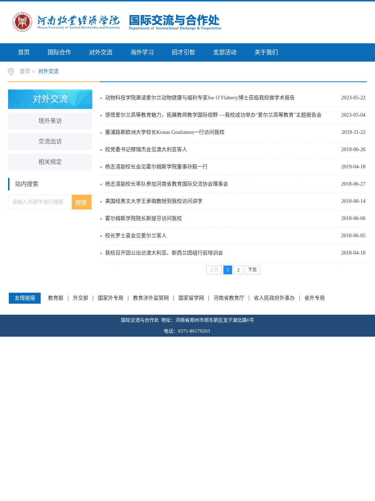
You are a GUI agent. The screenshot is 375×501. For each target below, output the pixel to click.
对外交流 (100, 52)
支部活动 (225, 52)
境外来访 (50, 121)
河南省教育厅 (229, 298)
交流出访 (50, 141)
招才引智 (183, 52)
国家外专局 (110, 298)
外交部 (80, 298)
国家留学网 (191, 298)
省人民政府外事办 (274, 298)
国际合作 (59, 52)
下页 (252, 270)
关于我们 (266, 52)
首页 (24, 52)
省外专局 (314, 298)
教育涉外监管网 (151, 298)
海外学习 (142, 52)
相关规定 (50, 162)
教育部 (55, 298)
